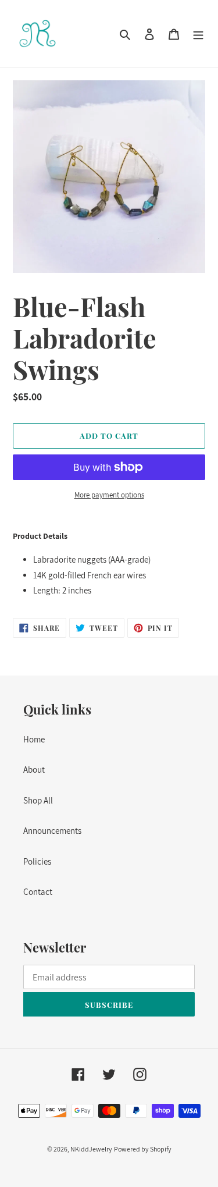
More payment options (109, 495)
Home (34, 739)
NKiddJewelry (91, 1149)
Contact (37, 891)
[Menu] (198, 33)
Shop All (38, 800)
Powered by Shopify (142, 1149)
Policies (37, 861)
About (34, 769)
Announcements (52, 830)
